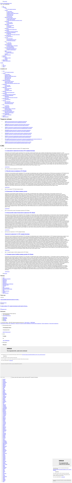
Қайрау (6, 53)
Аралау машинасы (45, 323)
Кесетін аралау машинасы (36, 323)
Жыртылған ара (10, 14)
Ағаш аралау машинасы (53, 323)
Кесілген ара (9, 16)
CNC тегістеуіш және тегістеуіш (13, 34)
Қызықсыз (7, 21)
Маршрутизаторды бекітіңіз (12, 31)
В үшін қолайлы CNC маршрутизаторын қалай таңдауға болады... (14, 306)
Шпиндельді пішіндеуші (12, 29)
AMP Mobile (32, 322)
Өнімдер (4, 7)
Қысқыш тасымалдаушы (9, 47)
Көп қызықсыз (10, 23)
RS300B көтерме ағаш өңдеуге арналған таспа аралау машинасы (17, 131)
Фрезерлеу (7, 30)
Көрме (6, 58)
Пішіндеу (7, 28)
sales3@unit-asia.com (7, 315)
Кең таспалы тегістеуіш (11, 39)
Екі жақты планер (10, 27)
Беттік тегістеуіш (10, 25)
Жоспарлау (7, 24)
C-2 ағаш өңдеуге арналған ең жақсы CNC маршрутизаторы (20, 150)
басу (6, 41)
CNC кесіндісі (10, 36)
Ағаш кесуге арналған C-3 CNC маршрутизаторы (17, 234)
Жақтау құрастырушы (11, 49)
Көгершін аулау (8, 35)
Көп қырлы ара (10, 15)
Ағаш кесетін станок (4, 323)
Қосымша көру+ (3, 302)
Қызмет (4, 55)
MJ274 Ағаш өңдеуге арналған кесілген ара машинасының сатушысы (18, 128)
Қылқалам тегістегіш (11, 40)
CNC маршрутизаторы (11, 9)
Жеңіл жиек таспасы (11, 19)
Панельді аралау (10, 12)
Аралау (6, 10)
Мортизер (9, 33)
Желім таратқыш (8, 51)
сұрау (6, 166)
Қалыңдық (9, 26)
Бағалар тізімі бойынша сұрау (6, 3)
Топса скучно (9, 22)
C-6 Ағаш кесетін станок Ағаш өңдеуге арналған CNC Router (20, 212)
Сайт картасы (27, 322)
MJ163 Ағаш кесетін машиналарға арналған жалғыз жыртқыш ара (17, 137)
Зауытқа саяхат (8, 57)
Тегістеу (6, 37)
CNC (6, 8)
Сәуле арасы (9, 11)
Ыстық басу (9, 43)
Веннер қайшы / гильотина (12, 45)
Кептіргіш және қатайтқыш (10, 32)
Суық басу (9, 42)
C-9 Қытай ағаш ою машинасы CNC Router (15, 171)
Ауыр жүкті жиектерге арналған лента (14, 20)
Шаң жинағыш (8, 54)
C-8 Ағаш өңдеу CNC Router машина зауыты (16, 191)
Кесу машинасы (12, 323)
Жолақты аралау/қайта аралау (12, 13)
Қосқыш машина (10, 46)
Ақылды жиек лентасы (11, 18)
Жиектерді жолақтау (9, 17)
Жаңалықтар (5, 59)
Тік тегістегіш (10, 38)
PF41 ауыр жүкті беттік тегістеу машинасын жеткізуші (15, 122)
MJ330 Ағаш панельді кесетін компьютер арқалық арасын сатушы (17, 142)
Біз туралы (5, 56)
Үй (3, 6)
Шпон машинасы (8, 44)
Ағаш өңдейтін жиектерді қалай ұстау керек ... (9, 299)
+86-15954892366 (6, 340)
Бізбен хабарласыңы (6, 60)
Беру (6, 50)
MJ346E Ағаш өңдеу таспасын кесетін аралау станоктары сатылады (18, 134)
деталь (8, 166)
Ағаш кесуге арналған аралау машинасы (23, 323)
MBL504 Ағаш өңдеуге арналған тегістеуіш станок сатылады (17, 125)
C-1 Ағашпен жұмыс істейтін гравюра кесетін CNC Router (19, 254)
